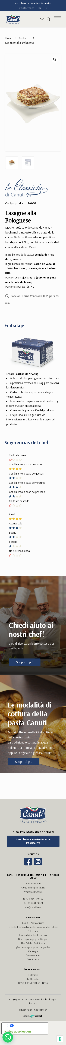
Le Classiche (33, 979)
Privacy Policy (25, 1009)
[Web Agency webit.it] (36, 1016)
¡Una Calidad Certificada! (33, 943)
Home (8, 38)
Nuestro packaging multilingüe (33, 939)
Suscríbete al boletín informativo (33, 3)
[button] (55, 59)
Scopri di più (24, 662)
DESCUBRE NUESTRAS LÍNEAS (33, 983)
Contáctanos (26, 8)
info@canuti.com (33, 907)
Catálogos (33, 951)
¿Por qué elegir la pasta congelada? (33, 947)
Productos (24, 38)
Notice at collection (17, 1031)
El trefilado (33, 931)
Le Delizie (33, 974)
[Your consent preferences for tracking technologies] (59, 1039)
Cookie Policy (40, 1009)
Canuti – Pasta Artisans (33, 922)
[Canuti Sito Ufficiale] (13, 19)
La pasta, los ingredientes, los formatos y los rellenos (33, 927)
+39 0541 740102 (34, 898)
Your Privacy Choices (28, 1025)
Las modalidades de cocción (33, 935)
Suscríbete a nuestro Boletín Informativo (33, 841)
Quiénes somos (33, 955)
